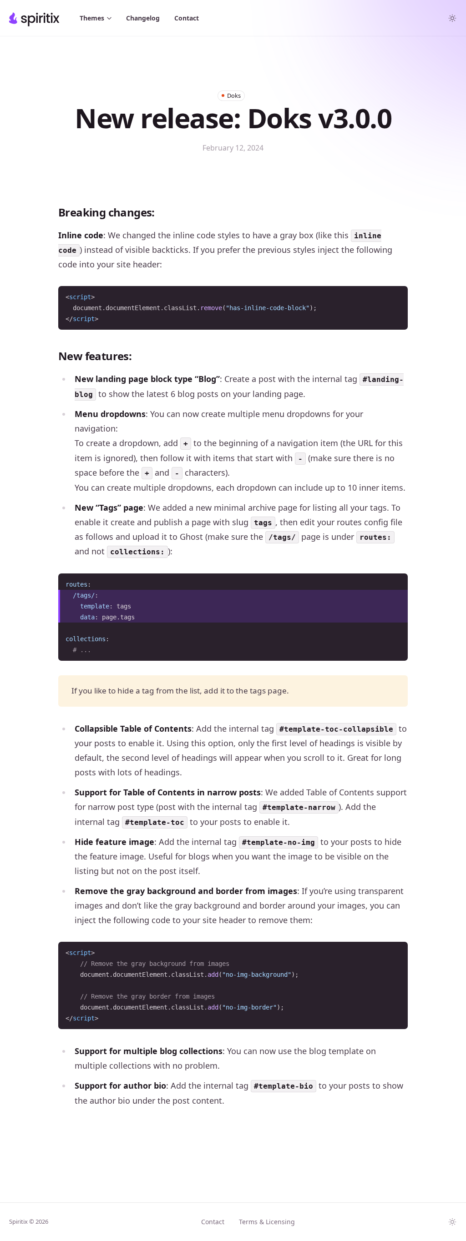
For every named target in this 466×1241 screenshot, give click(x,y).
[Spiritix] (34, 18)
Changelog (143, 18)
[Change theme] (452, 18)
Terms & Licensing (267, 1221)
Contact (186, 18)
